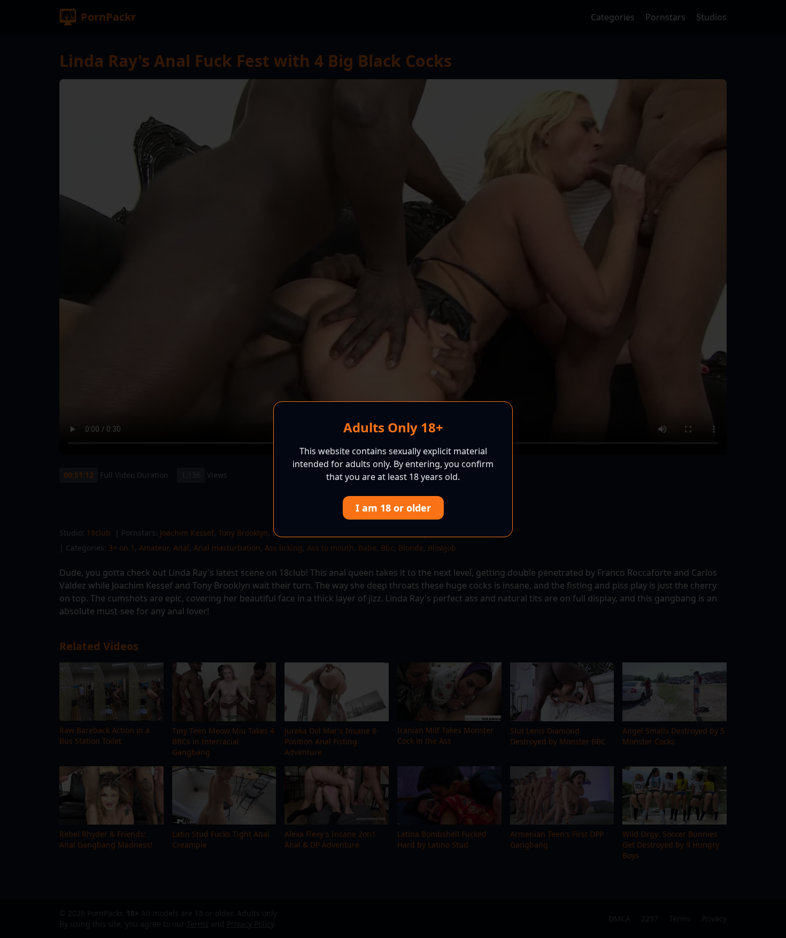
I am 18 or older (393, 507)
